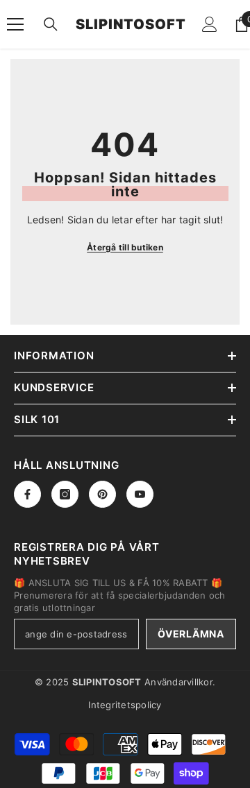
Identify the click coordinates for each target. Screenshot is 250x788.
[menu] (15, 24)
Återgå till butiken (125, 247)
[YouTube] (139, 494)
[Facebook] (27, 494)
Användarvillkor (178, 681)
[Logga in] (209, 24)
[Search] (50, 24)
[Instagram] (64, 494)
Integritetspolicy (124, 704)
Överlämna (191, 634)
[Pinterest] (102, 494)
